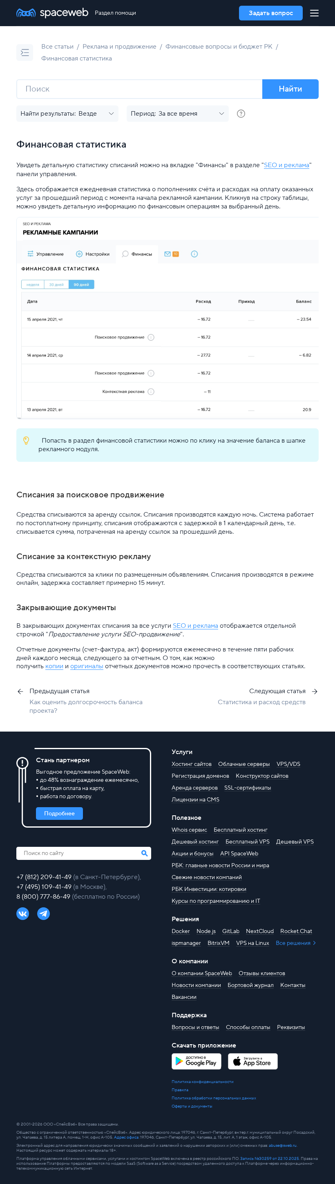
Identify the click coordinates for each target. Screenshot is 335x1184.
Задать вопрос (271, 13)
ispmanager (186, 943)
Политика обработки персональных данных (214, 1098)
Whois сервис (189, 830)
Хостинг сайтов (192, 764)
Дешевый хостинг (195, 842)
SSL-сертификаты (247, 788)
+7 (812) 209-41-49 (44, 877)
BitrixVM (219, 943)
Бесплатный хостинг (241, 830)
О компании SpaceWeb (202, 973)
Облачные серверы (244, 764)
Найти (290, 89)
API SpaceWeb (239, 853)
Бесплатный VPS (248, 842)
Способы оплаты (248, 1027)
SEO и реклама (286, 165)
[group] (241, 114)
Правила (180, 1090)
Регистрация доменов (200, 776)
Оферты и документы (192, 1106)
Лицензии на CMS (195, 800)
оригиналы (86, 666)
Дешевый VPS (295, 842)
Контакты (293, 985)
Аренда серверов (195, 788)
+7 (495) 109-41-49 (44, 887)
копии (54, 666)
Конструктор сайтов (262, 776)
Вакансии (184, 997)
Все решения (294, 943)
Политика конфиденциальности (203, 1081)
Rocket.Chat (296, 931)
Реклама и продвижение (119, 47)
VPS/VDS (288, 764)
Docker (181, 931)
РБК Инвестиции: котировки (209, 889)
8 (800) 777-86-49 (44, 897)
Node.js (206, 931)
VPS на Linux (252, 943)
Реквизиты (291, 1027)
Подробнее (59, 813)
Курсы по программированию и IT (216, 901)
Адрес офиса (126, 1137)
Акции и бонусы (193, 853)
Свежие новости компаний (207, 877)
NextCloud (260, 931)
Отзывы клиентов (262, 973)
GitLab (230, 931)
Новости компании (196, 985)
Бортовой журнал (251, 985)
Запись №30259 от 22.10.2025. (270, 1158)
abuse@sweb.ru (283, 1145)
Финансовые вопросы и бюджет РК (218, 47)
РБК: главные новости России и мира (220, 865)
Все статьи (57, 47)
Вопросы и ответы (195, 1027)
